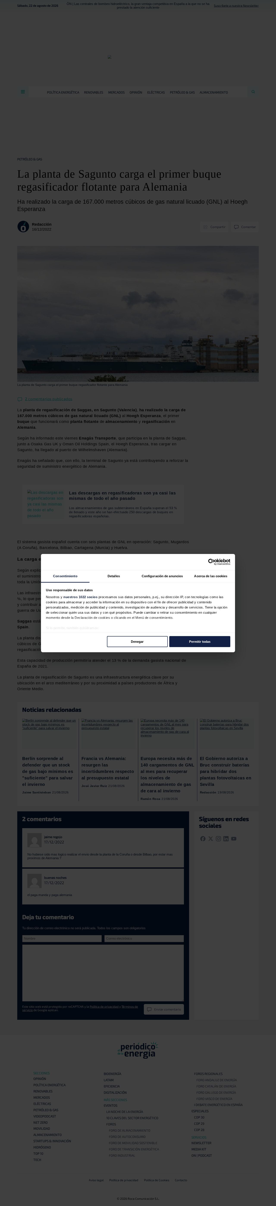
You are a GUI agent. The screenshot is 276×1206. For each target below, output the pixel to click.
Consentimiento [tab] (65, 576)
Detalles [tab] (114, 576)
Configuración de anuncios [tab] (162, 576)
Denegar (137, 641)
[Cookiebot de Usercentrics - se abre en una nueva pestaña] (211, 562)
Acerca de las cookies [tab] (210, 576)
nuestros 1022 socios (80, 597)
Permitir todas (199, 641)
